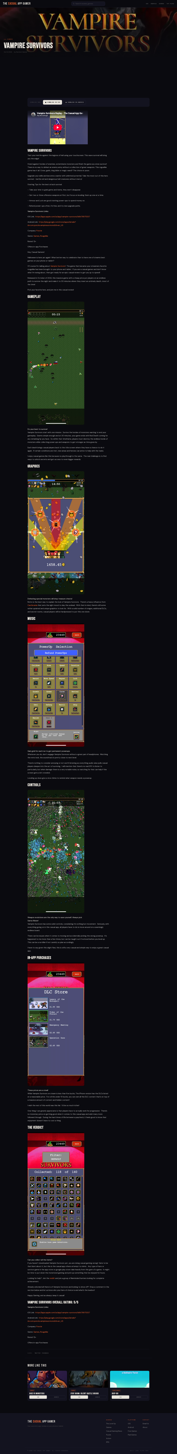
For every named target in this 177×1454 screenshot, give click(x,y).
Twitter (37, 1353)
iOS (147, 4)
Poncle (39, 231)
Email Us (146, 1424)
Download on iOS (53, 102)
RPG (107, 1442)
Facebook (45, 1353)
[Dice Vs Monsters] (47, 1379)
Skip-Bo (115, 1393)
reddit (52, 1278)
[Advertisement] (88, 76)
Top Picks (170, 4)
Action (108, 1438)
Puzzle (108, 1435)
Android (154, 4)
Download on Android (76, 102)
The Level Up (111, 1424)
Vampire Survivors (57, 266)
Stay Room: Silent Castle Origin (85, 1393)
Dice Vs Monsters (36, 1393)
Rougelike (44, 236)
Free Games (132, 1431)
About (145, 1427)
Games (36, 236)
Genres (161, 4)
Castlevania (32, 605)
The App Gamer (17, 4)
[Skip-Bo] (129, 1379)
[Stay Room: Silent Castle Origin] (88, 1379)
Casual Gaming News (114, 1431)
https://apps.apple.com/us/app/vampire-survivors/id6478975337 (62, 216)
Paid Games (132, 1435)
